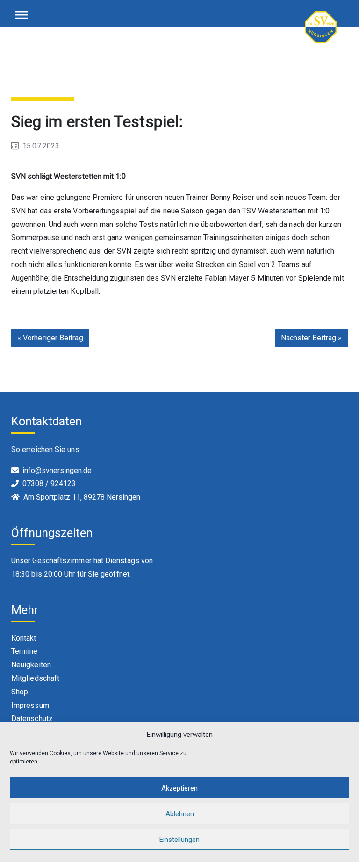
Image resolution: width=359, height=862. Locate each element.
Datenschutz (32, 718)
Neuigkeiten (31, 664)
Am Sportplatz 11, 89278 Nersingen (81, 497)
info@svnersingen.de (57, 470)
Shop (19, 691)
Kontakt (23, 638)
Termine (24, 651)
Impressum (30, 705)
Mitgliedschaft (35, 678)
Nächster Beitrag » (311, 337)
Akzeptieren (179, 788)
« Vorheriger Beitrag (50, 337)
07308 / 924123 (49, 483)
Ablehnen (179, 814)
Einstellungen (179, 839)
